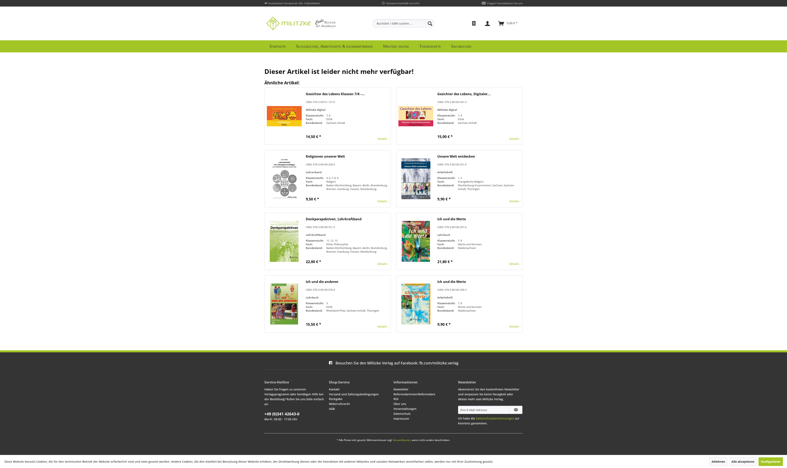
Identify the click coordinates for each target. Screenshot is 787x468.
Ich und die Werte (451, 219)
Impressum (401, 419)
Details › (383, 139)
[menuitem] (403, 23)
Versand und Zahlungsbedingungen (354, 394)
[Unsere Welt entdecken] (415, 178)
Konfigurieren (770, 461)
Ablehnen (718, 461)
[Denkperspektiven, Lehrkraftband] (284, 241)
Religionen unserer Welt (325, 156)
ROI (396, 399)
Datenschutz (402, 414)
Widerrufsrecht (339, 404)
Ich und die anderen (322, 282)
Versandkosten (402, 440)
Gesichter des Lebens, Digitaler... (464, 94)
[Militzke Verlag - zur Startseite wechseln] (300, 23)
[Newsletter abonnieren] (516, 410)
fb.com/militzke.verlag (396, 363)
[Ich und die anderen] (284, 304)
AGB (332, 409)
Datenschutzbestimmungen (495, 418)
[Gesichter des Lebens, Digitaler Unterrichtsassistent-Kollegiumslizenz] (415, 116)
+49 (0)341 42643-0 (281, 414)
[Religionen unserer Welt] (284, 178)
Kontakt (334, 389)
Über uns (400, 404)
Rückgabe (335, 399)
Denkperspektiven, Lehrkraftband (334, 219)
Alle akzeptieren (742, 461)
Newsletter (401, 389)
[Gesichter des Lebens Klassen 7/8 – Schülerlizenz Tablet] (284, 116)
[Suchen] (430, 23)
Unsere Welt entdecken (456, 156)
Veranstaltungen (405, 409)
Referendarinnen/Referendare (414, 394)
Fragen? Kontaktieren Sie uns (505, 3)
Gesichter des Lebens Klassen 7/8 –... (335, 94)
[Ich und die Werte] (415, 241)
